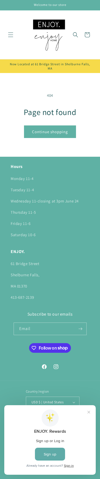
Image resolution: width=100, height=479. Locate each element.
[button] (11, 35)
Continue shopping (50, 131)
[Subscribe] (80, 329)
